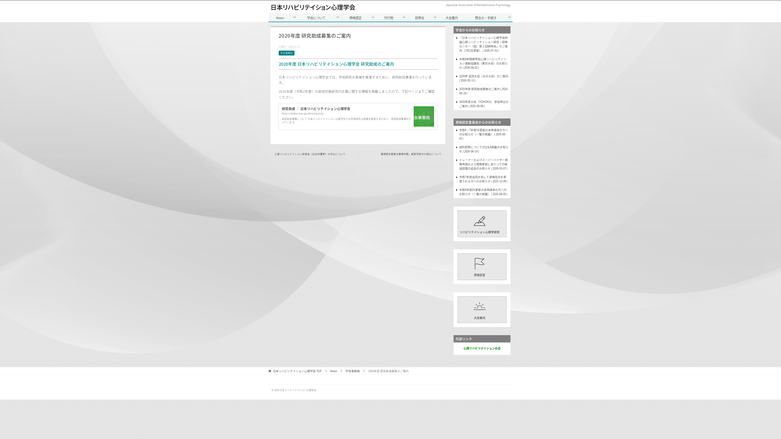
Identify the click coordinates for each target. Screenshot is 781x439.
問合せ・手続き (485, 17)
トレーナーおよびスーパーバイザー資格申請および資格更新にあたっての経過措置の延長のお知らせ (483, 164)
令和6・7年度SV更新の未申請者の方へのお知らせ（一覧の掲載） (483, 134)
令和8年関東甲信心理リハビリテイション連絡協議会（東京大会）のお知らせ (483, 63)
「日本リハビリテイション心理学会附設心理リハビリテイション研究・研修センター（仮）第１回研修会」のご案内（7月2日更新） (483, 44)
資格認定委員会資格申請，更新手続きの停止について (411, 154)
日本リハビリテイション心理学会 (313, 6)
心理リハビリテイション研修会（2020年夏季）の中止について (310, 154)
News (280, 17)
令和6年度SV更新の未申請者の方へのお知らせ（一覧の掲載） (483, 192)
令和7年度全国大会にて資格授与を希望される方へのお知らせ (483, 179)
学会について (316, 17)
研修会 (419, 17)
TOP (297, 371)
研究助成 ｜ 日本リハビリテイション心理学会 (316, 108)
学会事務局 (286, 53)
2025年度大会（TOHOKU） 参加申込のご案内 (483, 104)
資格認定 (355, 17)
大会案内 (452, 17)
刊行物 (388, 17)
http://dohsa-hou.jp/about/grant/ (303, 113)
